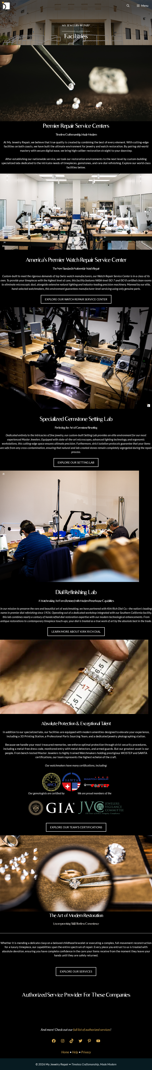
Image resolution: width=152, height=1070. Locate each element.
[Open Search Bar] (128, 5)
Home (65, 1052)
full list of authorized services (91, 1030)
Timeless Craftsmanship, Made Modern (93, 1064)
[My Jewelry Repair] (6, 5)
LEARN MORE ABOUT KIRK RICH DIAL (76, 631)
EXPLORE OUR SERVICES (76, 971)
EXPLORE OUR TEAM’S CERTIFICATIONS (76, 827)
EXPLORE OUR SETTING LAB (76, 462)
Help (75, 1052)
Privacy (86, 1052)
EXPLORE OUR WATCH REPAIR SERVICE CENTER (76, 299)
